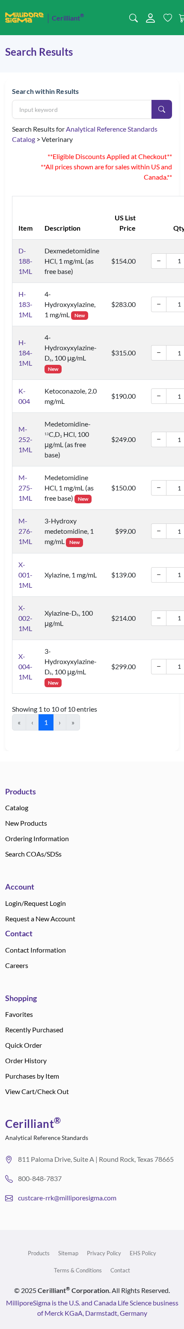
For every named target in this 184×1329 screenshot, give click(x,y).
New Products (26, 823)
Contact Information (35, 950)
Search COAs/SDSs (33, 854)
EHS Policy (143, 1253)
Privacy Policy (104, 1253)
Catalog (16, 807)
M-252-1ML (25, 439)
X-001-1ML (25, 574)
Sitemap (68, 1253)
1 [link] (46, 722)
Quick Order (23, 1045)
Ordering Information (37, 838)
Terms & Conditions (78, 1270)
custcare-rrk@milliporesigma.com (67, 1198)
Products (39, 1253)
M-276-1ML (25, 531)
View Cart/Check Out (37, 1091)
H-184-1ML (25, 352)
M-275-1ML (25, 487)
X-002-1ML (25, 618)
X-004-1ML (25, 666)
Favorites (19, 1014)
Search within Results (45, 91)
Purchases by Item (32, 1076)
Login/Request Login (35, 903)
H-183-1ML (25, 304)
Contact (120, 1270)
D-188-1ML (25, 261)
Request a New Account (40, 918)
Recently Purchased (34, 1029)
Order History (26, 1060)
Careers (16, 965)
